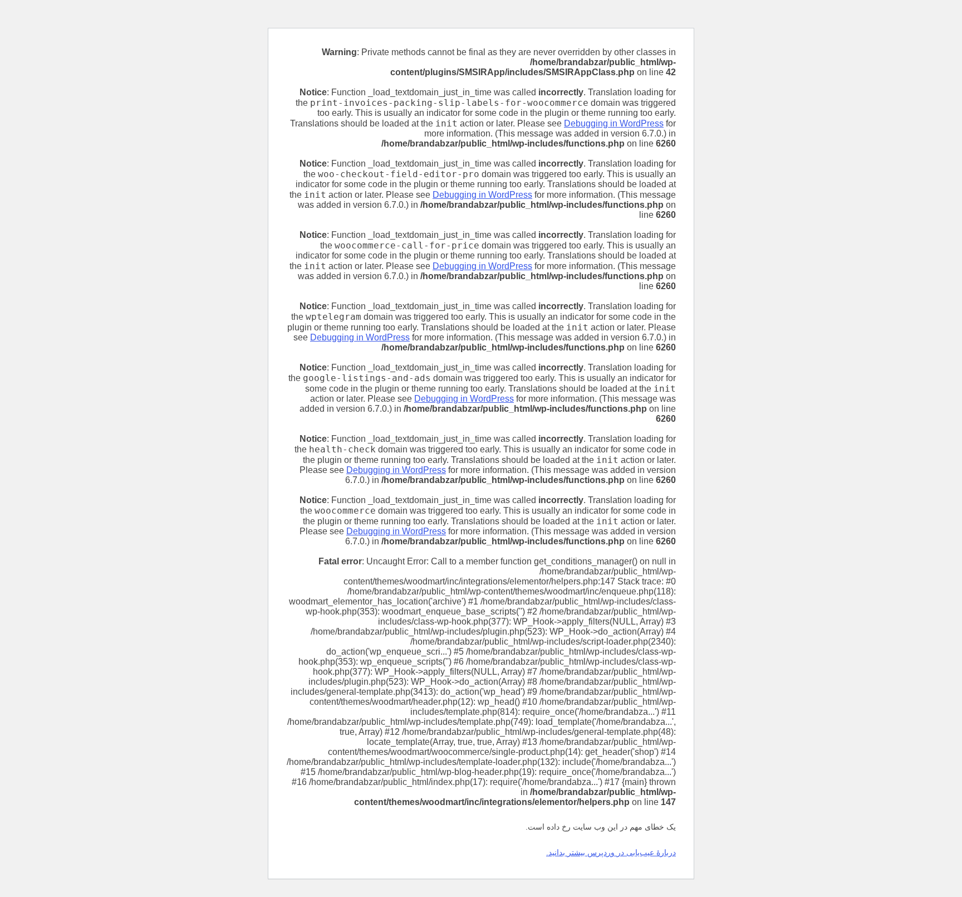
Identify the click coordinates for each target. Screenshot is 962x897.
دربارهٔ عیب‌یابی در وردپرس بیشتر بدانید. (611, 852)
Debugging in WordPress (614, 123)
